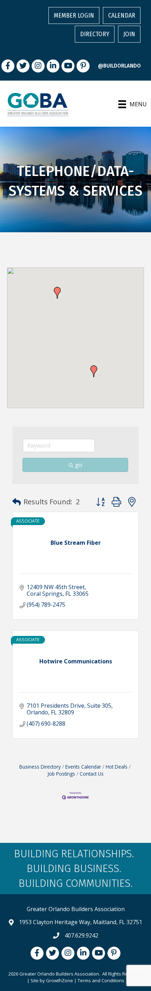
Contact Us (92, 773)
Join (129, 34)
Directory (94, 34)
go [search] (78, 465)
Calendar (121, 15)
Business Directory (40, 766)
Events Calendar (83, 766)
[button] (93, 371)
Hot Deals (116, 766)
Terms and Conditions (101, 980)
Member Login (74, 15)
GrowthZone (59, 980)
